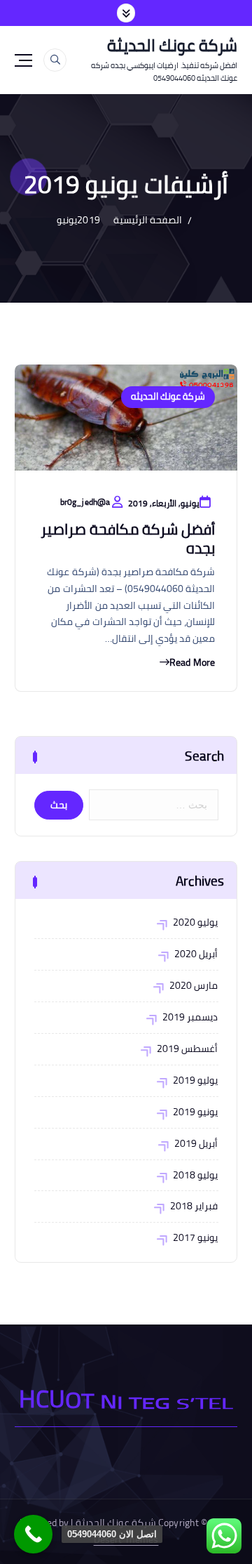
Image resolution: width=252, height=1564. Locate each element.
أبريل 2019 (196, 1144)
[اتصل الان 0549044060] (33, 1534)
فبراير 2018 (194, 1206)
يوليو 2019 (195, 1080)
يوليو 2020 (195, 922)
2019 (88, 220)
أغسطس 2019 (187, 1049)
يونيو (67, 220)
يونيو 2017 (195, 1238)
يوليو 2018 (195, 1175)
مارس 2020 (193, 986)
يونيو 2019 (195, 1112)
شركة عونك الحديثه (168, 396)
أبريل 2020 (196, 954)
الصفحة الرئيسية (147, 220)
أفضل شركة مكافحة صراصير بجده (128, 538)
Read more (192, 663)
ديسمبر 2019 (190, 1017)
